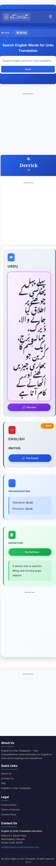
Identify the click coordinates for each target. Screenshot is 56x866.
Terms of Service (10, 809)
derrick (23, 32)
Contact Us (7, 778)
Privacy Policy (9, 804)
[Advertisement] (28, 123)
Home (7, 32)
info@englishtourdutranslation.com (20, 847)
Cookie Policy (8, 814)
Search (28, 69)
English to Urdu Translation (16, 788)
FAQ (3, 783)
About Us (6, 773)
